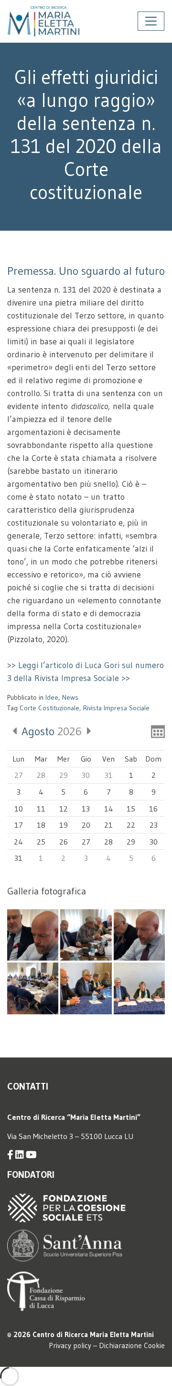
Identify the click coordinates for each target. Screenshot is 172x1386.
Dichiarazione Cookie (132, 1345)
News (70, 697)
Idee (51, 697)
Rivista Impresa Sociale (116, 708)
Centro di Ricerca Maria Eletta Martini (93, 1334)
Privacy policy (70, 1345)
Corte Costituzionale (49, 708)
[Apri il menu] (151, 21)
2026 (52, 731)
